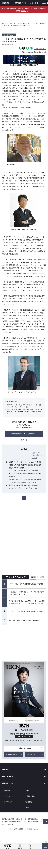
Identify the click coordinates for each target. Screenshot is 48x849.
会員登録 (7, 790)
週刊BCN (12, 23)
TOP (27, 790)
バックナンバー (32, 755)
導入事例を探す (20, 3)
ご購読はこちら (24, 748)
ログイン (7, 796)
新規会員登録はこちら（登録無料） (24, 434)
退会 (27, 807)
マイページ (8, 802)
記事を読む (6, 3)
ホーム (4, 23)
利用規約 (28, 802)
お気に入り (40, 48)
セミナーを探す (34, 3)
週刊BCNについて (11, 755)
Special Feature (22, 23)
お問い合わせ (30, 796)
